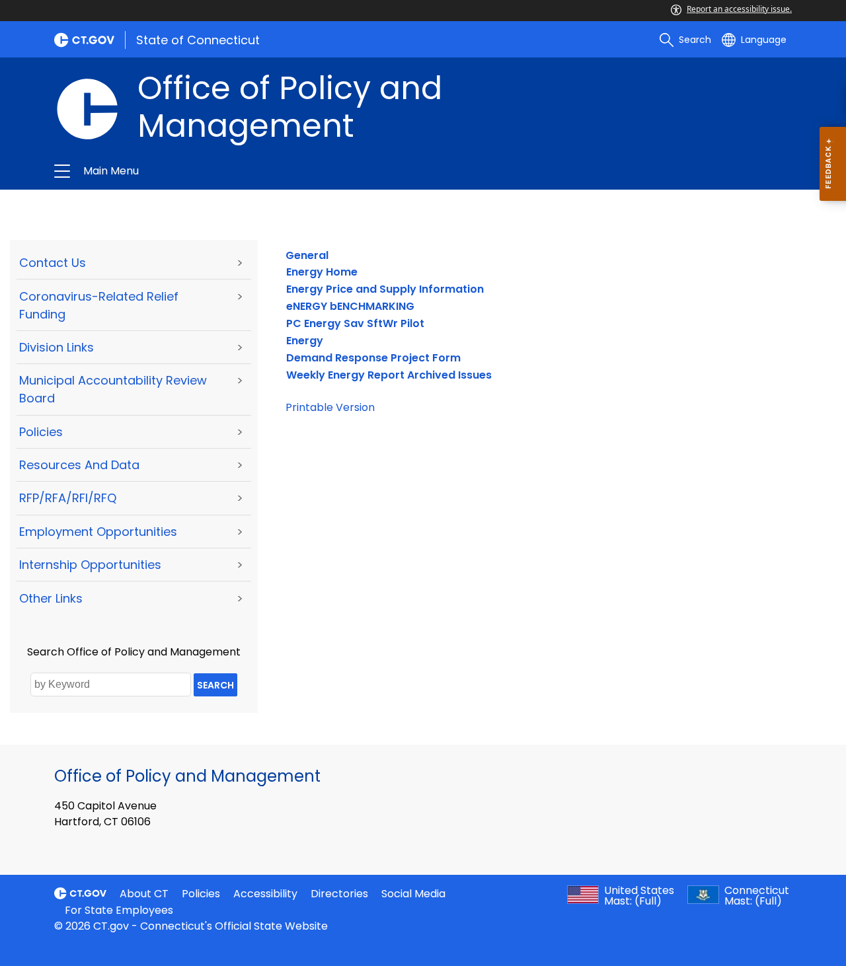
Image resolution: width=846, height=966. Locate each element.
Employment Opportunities (98, 531)
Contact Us (52, 262)
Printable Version (330, 407)
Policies (41, 432)
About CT (144, 893)
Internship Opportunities (90, 564)
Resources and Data (79, 465)
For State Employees (119, 910)
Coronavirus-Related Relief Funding (98, 305)
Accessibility (265, 893)
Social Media (413, 893)
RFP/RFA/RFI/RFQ (67, 498)
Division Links (56, 347)
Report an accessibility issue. (739, 9)
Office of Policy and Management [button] (265, 171)
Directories (339, 893)
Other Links (51, 598)
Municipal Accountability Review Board (113, 389)
